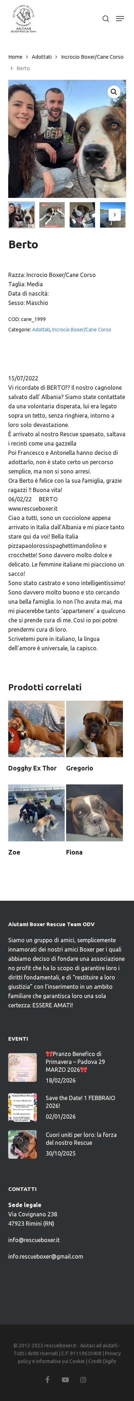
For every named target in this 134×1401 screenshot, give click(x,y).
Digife (109, 1361)
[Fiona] (94, 812)
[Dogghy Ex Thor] (36, 729)
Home (15, 57)
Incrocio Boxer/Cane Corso (92, 57)
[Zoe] (36, 812)
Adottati (42, 57)
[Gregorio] (94, 729)
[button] (120, 18)
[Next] (115, 215)
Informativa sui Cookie (60, 1361)
